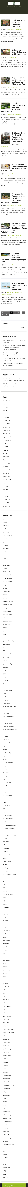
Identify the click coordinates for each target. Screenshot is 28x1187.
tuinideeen (6, 1065)
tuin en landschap (8, 1006)
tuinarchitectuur (7, 1042)
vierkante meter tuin (8, 1144)
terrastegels (6, 986)
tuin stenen (6, 1022)
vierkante (5, 1141)
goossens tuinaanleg (8, 641)
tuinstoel (5, 1105)
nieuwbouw (6, 841)
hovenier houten (7, 710)
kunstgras (5, 776)
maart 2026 (6, 417)
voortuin (5, 1157)
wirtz (4, 1174)
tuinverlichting (7, 1115)
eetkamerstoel (7, 611)
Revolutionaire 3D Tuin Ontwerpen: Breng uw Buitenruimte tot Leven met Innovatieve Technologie (14, 347)
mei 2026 (5, 410)
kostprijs (17, 57)
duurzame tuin (7, 598)
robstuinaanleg (7, 930)
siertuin (5, 950)
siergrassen (6, 943)
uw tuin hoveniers (7, 1121)
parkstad (5, 871)
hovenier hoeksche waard (9, 706)
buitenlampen (7, 571)
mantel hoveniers (7, 795)
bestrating (17, 174)
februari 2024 (6, 499)
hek (4, 683)
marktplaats (6, 799)
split (4, 953)
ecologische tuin (7, 604)
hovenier (17, 292)
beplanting (6, 532)
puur (4, 911)
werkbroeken (6, 1167)
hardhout (5, 680)
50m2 (4, 519)
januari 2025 (6, 463)
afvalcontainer (7, 529)
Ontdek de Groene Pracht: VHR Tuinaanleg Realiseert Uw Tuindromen (19, 137)
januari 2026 (6, 424)
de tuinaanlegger (7, 581)
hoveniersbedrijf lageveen (10, 730)
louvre (4, 789)
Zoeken (6, 323)
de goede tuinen (7, 578)
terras (4, 980)
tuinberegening (7, 1046)
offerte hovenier (7, 845)
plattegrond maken (8, 894)
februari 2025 (6, 460)
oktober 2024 (6, 473)
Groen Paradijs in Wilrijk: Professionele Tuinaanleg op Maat (13, 364)
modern (5, 802)
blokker (5, 555)
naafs (4, 822)
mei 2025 (5, 450)
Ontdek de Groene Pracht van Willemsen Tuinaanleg (19, 23)
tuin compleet (6, 1003)
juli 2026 (5, 404)
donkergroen (6, 591)
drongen (5, 595)
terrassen (5, 983)
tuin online (6, 1019)
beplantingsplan (7, 535)
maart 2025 (6, 457)
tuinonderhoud (10, 294)
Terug (3, 313)
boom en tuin (6, 558)
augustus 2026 (7, 401)
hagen (4, 677)
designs (5, 588)
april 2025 (5, 453)
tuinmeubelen (7, 1078)
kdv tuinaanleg (7, 753)
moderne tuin (6, 805)
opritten (5, 864)
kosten (5, 759)
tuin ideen (5, 1013)
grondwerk (6, 667)
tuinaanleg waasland (8, 1032)
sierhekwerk (6, 947)
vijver (16, 87)
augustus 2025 (7, 440)
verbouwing (6, 1134)
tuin (4, 993)
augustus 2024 (7, 480)
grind (4, 647)
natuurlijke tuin (7, 832)
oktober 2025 (6, 433)
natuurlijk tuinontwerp (9, 828)
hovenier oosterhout (8, 716)
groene (5, 660)
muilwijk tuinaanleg (8, 818)
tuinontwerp (6, 1088)
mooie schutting (7, 815)
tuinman (5, 1072)
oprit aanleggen (7, 861)
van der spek (6, 1128)
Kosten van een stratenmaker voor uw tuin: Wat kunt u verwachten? (14, 167)
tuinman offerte (7, 1075)
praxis (4, 897)
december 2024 (7, 466)
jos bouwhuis (6, 743)
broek (4, 562)
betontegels (6, 548)
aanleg (5, 522)
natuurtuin (6, 838)
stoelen (5, 967)
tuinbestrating (7, 1049)
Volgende (4, 315)
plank (4, 888)
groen (4, 651)
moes (4, 809)
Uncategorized (18, 114)
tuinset (5, 1098)
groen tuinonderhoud (8, 654)
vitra (4, 1151)
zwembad (17, 265)
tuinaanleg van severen (9, 1029)
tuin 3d (5, 996)
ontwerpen (6, 858)
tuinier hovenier (7, 1069)
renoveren (5, 927)
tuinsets (5, 1102)
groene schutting (7, 664)
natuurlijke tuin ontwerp (9, 835)
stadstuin (5, 957)
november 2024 (7, 470)
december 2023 (7, 506)
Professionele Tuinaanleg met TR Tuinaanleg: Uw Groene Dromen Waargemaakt (13, 198)
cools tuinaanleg (7, 575)
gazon (4, 634)
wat (4, 1161)
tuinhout (5, 1059)
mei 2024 (5, 489)
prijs (4, 901)
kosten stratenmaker (8, 762)
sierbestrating (6, 940)
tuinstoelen (6, 1108)
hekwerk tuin (6, 687)
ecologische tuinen (8, 608)
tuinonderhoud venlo (8, 1085)
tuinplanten (6, 1092)
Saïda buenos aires (8, 384)
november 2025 (7, 430)
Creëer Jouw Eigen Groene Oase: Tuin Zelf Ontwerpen (14, 341)
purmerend (6, 907)
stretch (5, 973)
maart (4, 792)
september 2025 (7, 437)
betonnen (5, 545)
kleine (4, 756)
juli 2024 (5, 483)
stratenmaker (11, 175)
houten (5, 697)
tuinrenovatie (6, 1095)
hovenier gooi (6, 703)
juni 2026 (5, 407)
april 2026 (5, 414)
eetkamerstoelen (7, 614)
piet (4, 884)
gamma (5, 631)
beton (4, 542)
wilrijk (4, 1171)
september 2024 (7, 476)
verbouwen (6, 1131)
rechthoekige (6, 914)
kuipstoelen (6, 772)
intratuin (5, 736)
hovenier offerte (7, 713)
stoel (4, 963)
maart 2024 (6, 496)
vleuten (5, 1154)
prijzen (20, 292)
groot (4, 670)
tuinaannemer (7, 1036)
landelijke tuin (7, 782)
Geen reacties (10, 29)
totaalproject (6, 990)
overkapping (6, 868)
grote (4, 674)
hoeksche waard (7, 690)
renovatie (5, 924)
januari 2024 (6, 503)
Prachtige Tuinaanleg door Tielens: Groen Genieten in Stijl (14, 359)
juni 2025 (5, 447)
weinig (5, 1164)
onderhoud (6, 848)
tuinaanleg (3, 294)
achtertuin (6, 525)
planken (5, 891)
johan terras (6, 739)
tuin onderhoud (7, 1016)
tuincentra (6, 1052)
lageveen (5, 779)
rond (4, 934)
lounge (5, 785)
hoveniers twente (7, 723)
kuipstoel (5, 769)
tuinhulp (5, 1062)
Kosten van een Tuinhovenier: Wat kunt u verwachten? (19, 286)
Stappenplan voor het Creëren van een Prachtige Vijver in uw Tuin (19, 80)
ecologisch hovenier (8, 601)
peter (4, 878)
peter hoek (6, 881)
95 (23, 313)
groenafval (6, 657)
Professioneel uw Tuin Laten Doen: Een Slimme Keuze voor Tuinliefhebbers (14, 227)
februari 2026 (6, 420)
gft (4, 637)
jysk (4, 746)
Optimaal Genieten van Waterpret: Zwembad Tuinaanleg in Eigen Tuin (13, 257)
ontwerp (5, 851)
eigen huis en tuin (7, 621)
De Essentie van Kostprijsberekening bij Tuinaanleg (19, 52)
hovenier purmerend (8, 720)
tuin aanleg (6, 999)
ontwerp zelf (6, 855)
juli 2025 (5, 443)
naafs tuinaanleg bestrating (10, 825)
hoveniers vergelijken (8, 726)
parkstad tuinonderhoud (9, 874)
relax (4, 917)
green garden (6, 644)
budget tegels (6, 565)
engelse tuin (6, 624)
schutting (5, 937)
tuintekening (6, 1111)
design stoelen (7, 585)
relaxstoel (5, 920)
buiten (5, 568)
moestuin (5, 812)
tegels (4, 976)
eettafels (5, 618)
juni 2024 (5, 486)
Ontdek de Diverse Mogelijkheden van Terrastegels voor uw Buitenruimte (13, 354)
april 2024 (5, 493)
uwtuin (5, 1125)
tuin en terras (6, 1009)
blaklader (5, 552)
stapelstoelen (6, 960)
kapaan (5, 749)
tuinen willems (18, 29)
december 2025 (7, 427)
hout (4, 693)
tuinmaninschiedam (8, 378)
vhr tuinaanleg (4, 146)
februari (5, 627)
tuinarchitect (6, 1039)
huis (4, 733)
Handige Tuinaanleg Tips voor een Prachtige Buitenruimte (13, 107)
